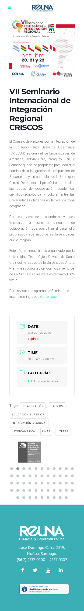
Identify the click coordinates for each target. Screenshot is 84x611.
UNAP (46, 431)
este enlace (48, 296)
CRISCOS (57, 406)
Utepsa (63, 431)
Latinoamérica (23, 431)
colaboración (33, 406)
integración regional (29, 423)
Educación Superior (44, 381)
